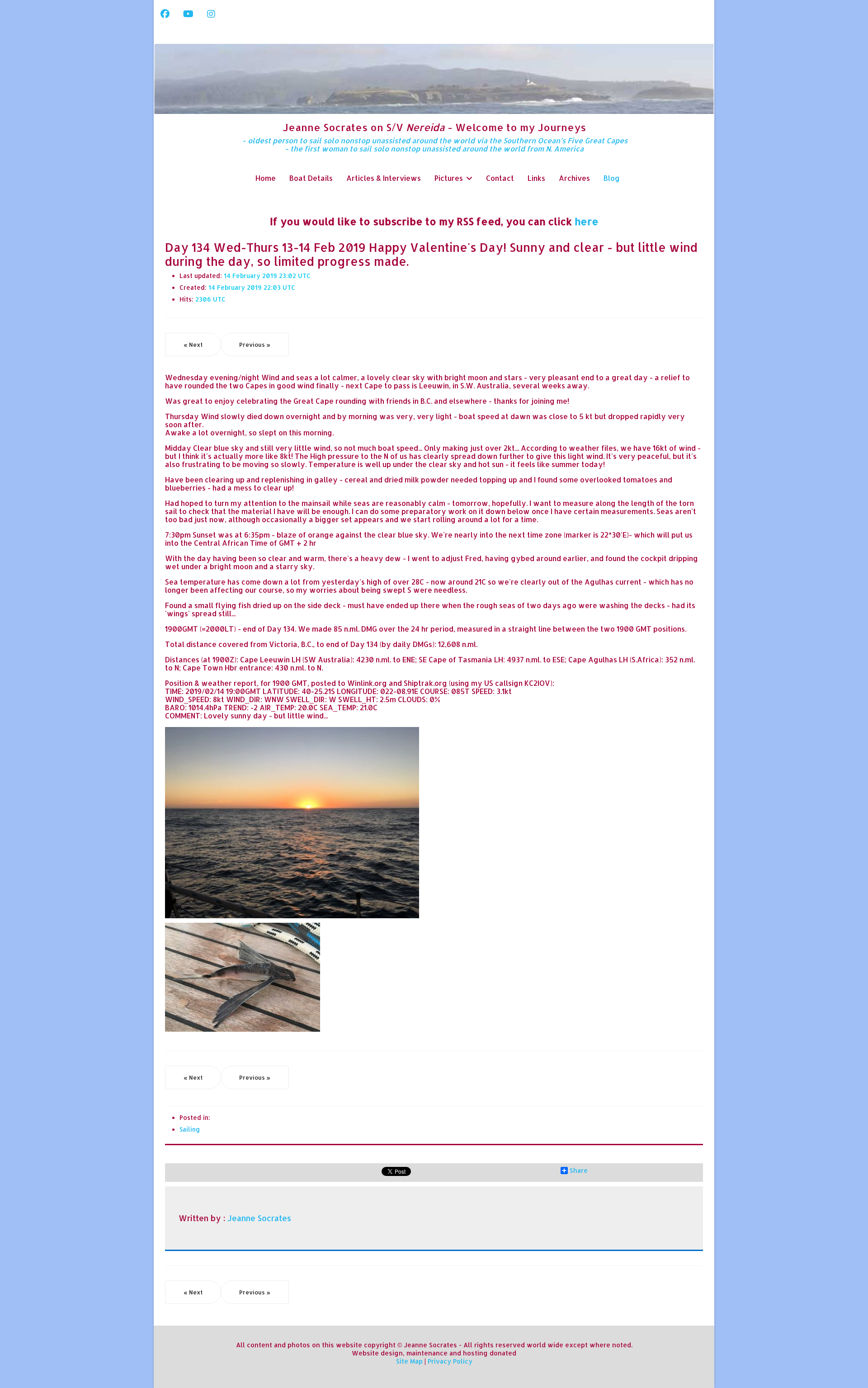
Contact (500, 178)
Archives (574, 178)
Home (265, 178)
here (587, 221)
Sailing (189, 1129)
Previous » (254, 344)
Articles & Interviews (383, 178)
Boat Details (311, 178)
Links (536, 178)
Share (579, 1170)
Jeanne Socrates (259, 1218)
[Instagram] (211, 13)
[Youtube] (188, 13)
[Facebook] (165, 13)
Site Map (409, 1361)
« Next (193, 344)
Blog (612, 178)
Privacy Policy (450, 1361)
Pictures (448, 178)
